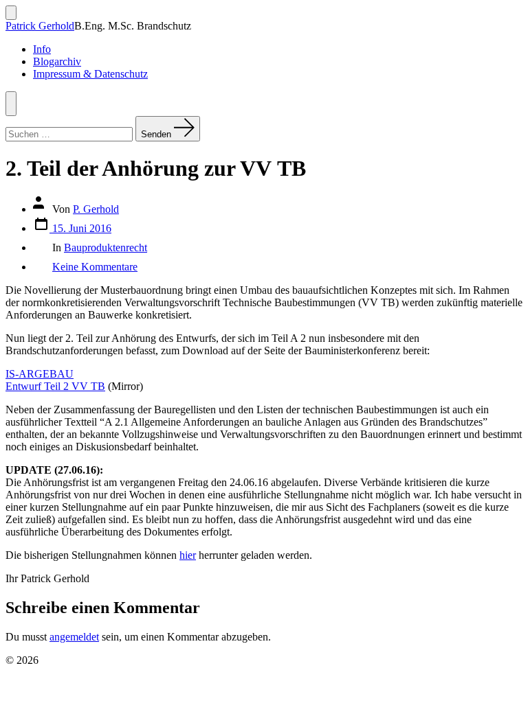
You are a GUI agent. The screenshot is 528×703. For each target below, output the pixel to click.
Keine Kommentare (95, 267)
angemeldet (74, 637)
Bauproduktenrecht (105, 247)
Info (42, 49)
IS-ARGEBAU (40, 374)
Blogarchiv (57, 61)
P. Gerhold (96, 209)
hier (187, 555)
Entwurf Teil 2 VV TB (55, 386)
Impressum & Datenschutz (90, 74)
